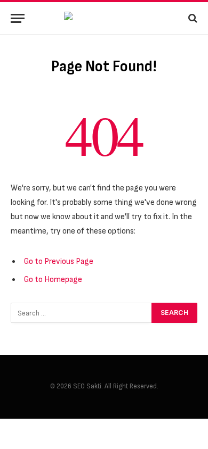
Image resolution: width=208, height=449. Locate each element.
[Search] (191, 18)
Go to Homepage (53, 280)
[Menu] (18, 18)
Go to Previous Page (58, 261)
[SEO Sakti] (104, 18)
